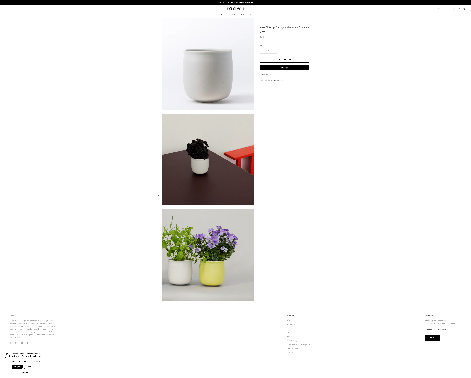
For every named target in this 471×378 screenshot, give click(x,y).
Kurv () (462, 9)
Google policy (35, 361)
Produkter (232, 14)
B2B (288, 320)
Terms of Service (293, 349)
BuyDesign (291, 324)
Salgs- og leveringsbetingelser (298, 345)
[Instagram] (16, 342)
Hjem (221, 14)
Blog (242, 14)
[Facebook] (11, 342)
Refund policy (292, 341)
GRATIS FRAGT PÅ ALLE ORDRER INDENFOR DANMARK (235, 3)
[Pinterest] (22, 342)
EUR (439, 9)
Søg (454, 9)
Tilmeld (432, 337)
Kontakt (289, 328)
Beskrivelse (264, 75)
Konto (447, 9)
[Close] (43, 349)
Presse (289, 337)
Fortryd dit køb (293, 353)
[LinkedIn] (27, 342)
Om (250, 14)
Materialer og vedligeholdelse (271, 80)
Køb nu (284, 68)
